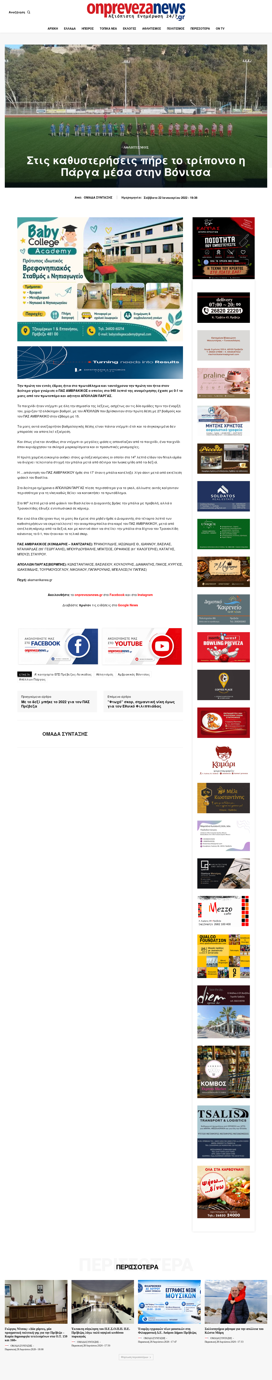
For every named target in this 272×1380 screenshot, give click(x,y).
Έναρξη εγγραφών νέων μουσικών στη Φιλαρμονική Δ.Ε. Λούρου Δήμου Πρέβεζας (167, 1330)
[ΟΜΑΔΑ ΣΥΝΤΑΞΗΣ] (26, 733)
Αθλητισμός (136, 147)
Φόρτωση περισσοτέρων (134, 1357)
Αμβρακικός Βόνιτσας (134, 674)
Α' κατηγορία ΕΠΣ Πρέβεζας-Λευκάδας (63, 674)
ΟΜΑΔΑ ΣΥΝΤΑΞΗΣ (98, 197)
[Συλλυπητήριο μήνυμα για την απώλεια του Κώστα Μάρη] (236, 1302)
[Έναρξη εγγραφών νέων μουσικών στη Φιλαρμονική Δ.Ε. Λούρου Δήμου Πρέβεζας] (169, 1302)
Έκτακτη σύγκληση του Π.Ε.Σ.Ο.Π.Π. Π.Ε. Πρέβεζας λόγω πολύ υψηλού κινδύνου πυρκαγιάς (100, 1332)
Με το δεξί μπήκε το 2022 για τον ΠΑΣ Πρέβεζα (55, 704)
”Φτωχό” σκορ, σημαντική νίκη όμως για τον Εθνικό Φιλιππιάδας (141, 704)
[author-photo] (7, 1346)
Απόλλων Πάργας (32, 679)
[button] (20, 12)
